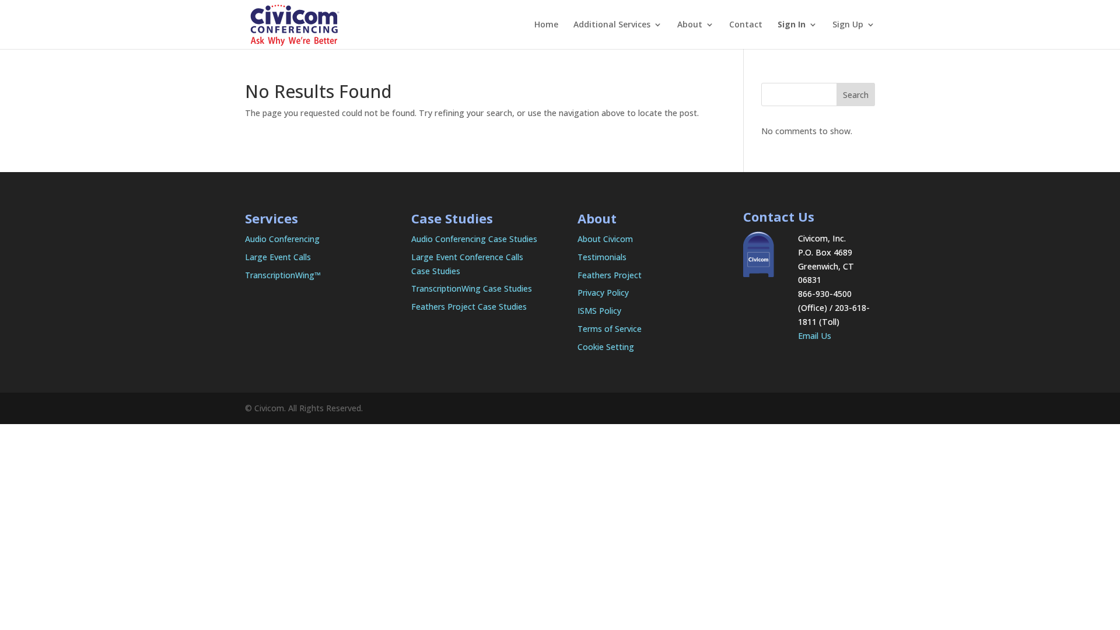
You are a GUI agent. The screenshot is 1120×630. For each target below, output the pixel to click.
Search (856, 94)
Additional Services (611, 25)
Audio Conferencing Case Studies (474, 238)
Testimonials (602, 256)
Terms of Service (610, 328)
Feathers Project (610, 275)
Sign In (792, 25)
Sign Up (847, 25)
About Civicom (605, 238)
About (689, 25)
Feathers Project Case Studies (469, 306)
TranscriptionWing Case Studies (471, 288)
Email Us (814, 335)
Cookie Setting (606, 346)
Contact (745, 25)
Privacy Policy (603, 292)
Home (546, 25)
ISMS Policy (599, 310)
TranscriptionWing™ (283, 275)
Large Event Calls (278, 256)
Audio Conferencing (282, 238)
